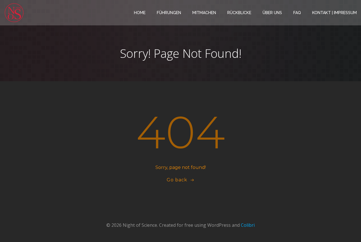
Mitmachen (204, 12)
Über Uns (272, 12)
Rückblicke (239, 12)
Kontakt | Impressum (334, 12)
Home (140, 12)
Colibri (248, 225)
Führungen (169, 12)
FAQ (297, 12)
